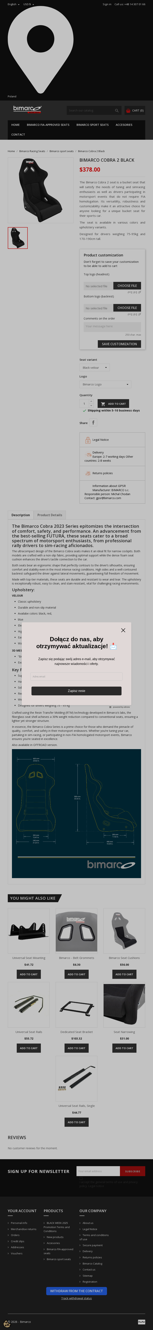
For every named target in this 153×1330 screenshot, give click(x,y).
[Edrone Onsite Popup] (76, 665)
